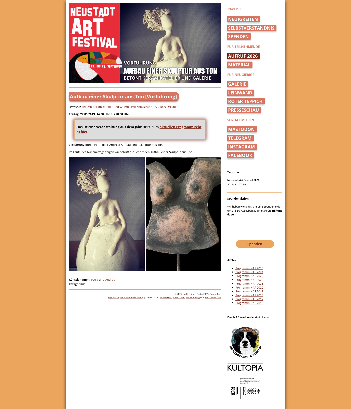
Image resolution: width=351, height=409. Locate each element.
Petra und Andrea (103, 279)
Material (239, 65)
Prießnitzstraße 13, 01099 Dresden (154, 107)
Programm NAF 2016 (249, 303)
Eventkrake (178, 297)
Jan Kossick (188, 293)
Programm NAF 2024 (249, 272)
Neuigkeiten (243, 19)
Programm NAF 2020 (249, 287)
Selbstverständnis (251, 28)
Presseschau (243, 110)
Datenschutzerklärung (131, 297)
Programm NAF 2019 (249, 291)
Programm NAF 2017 (249, 299)
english (234, 9)
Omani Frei (215, 293)
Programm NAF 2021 (249, 284)
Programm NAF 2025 (249, 268)
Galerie (237, 84)
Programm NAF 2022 (249, 280)
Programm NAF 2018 (249, 295)
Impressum (113, 297)
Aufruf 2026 (243, 56)
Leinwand (240, 93)
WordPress (165, 297)
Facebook (240, 155)
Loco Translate (213, 297)
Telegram (240, 138)
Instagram (241, 147)
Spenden (238, 36)
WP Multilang (193, 297)
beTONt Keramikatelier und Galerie (105, 107)
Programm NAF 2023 (249, 276)
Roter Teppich (245, 101)
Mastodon (241, 129)
